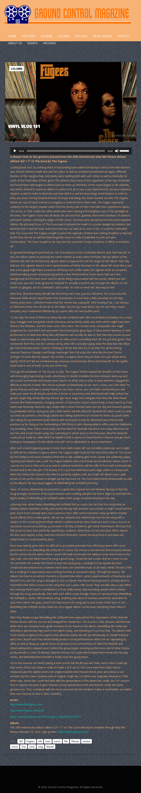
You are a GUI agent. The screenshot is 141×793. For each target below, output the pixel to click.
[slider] (125, 150)
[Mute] (117, 151)
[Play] (15, 151)
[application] (71, 151)
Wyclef (50, 746)
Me (66, 741)
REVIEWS (47, 36)
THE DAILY (81, 36)
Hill (40, 741)
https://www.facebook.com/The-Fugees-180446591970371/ (45, 716)
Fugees (31, 741)
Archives (49, 43)
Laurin (57, 741)
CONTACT (123, 36)
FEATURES (28, 36)
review (86, 741)
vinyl (32, 746)
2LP (21, 741)
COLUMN (63, 36)
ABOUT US (15, 43)
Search (32, 43)
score (15, 746)
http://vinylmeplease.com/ (73, 732)
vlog (40, 746)
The (23, 746)
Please (75, 741)
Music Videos (102, 36)
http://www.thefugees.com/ (26, 704)
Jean (47, 741)
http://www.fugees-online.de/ (27, 710)
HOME (12, 36)
